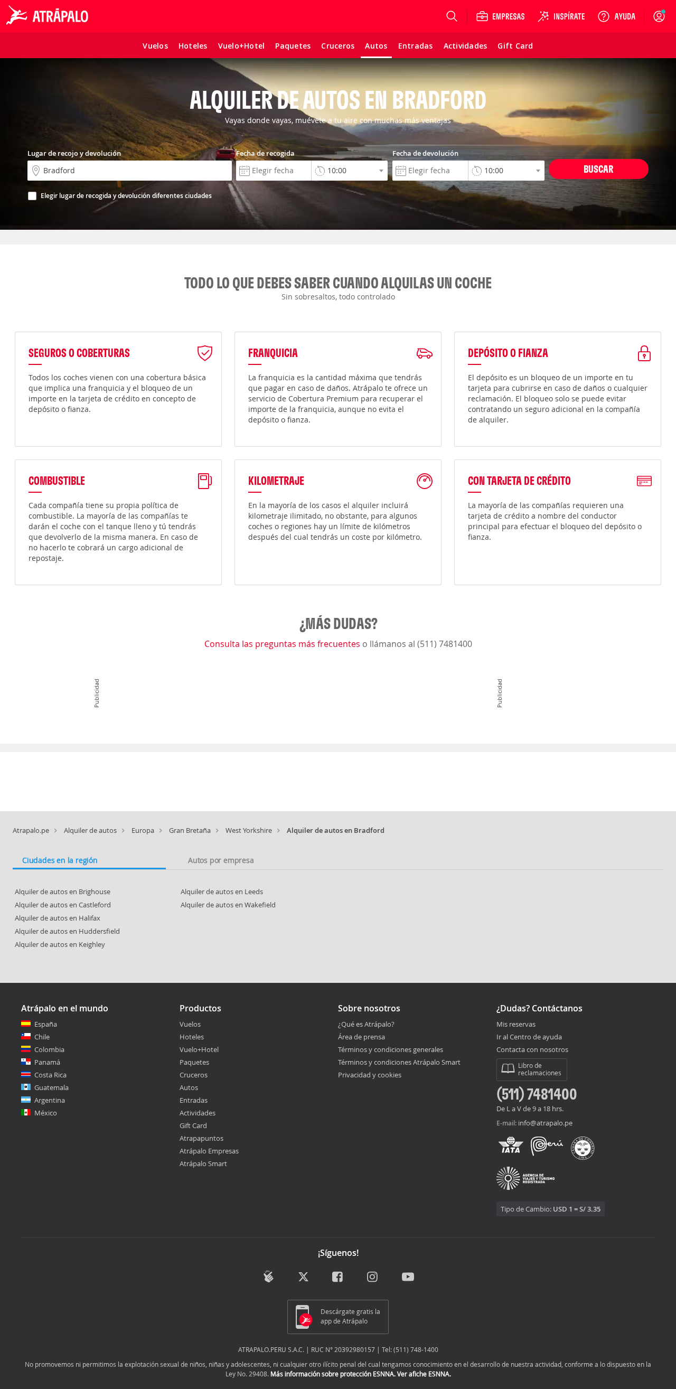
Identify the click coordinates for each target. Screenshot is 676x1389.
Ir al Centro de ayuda (529, 1037)
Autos (189, 1087)
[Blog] (268, 1277)
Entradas (194, 1100)
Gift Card (193, 1125)
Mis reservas (516, 1024)
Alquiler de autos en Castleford (63, 904)
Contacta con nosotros (532, 1050)
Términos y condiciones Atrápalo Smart (399, 1062)
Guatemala (51, 1087)
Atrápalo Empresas (209, 1151)
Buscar (598, 168)
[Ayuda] (616, 16)
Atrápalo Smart (203, 1163)
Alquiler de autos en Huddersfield (67, 931)
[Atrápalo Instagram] (373, 1278)
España (45, 1024)
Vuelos (190, 1024)
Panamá (47, 1062)
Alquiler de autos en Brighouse (62, 891)
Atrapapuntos (201, 1138)
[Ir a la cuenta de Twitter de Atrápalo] (303, 1278)
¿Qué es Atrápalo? (366, 1024)
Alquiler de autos (90, 830)
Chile (42, 1036)
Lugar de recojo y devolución (74, 153)
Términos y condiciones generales (390, 1049)
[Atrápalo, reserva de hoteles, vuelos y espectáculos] (48, 16)
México (45, 1113)
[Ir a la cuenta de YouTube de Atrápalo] (408, 1278)
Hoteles (192, 1036)
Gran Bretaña (190, 830)
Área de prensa (361, 1036)
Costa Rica (50, 1075)
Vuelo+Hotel (199, 1049)
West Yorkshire (249, 830)
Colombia (49, 1049)
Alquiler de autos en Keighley (60, 944)
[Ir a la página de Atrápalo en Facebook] (338, 1278)
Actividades (197, 1113)
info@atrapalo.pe (545, 1123)
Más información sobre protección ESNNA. (333, 1373)
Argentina (49, 1100)
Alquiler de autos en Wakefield (228, 904)
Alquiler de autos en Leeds (222, 891)
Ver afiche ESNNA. (424, 1373)
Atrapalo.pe (31, 830)
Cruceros (194, 1075)
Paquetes (194, 1062)
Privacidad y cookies (369, 1075)
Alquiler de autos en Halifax (57, 918)
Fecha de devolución (425, 153)
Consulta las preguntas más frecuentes (283, 644)
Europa (143, 830)
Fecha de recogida (265, 153)
